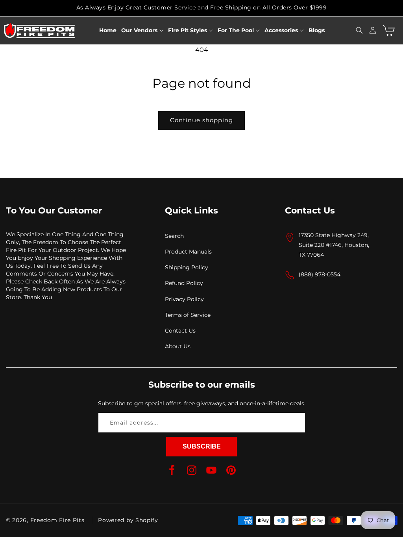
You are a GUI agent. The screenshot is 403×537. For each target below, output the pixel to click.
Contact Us (180, 330)
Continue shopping (201, 120)
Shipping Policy (186, 267)
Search (174, 235)
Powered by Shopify (128, 520)
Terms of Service (188, 314)
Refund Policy (184, 283)
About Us (177, 346)
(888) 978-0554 (319, 274)
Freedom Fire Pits (57, 520)
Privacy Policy (184, 299)
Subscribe (202, 446)
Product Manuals (188, 251)
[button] (142, 30)
